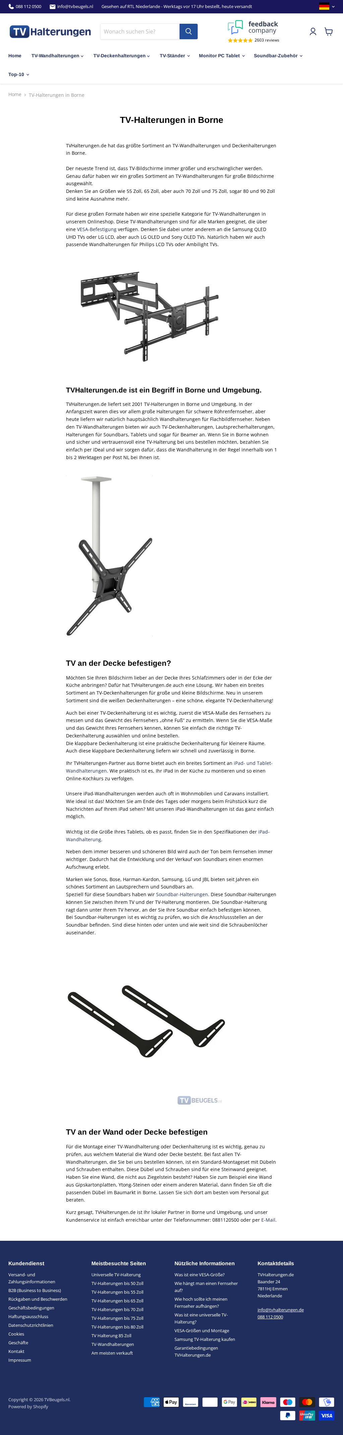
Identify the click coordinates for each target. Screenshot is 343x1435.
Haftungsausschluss (28, 1316)
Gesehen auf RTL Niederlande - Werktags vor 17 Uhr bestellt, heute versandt (176, 6)
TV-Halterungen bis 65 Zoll (117, 1301)
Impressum (19, 1360)
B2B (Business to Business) (34, 1290)
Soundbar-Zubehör (275, 55)
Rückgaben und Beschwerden (37, 1299)
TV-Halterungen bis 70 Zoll (117, 1309)
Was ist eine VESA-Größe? (200, 1275)
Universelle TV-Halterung (116, 1275)
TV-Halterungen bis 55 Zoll (117, 1292)
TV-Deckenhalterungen (119, 55)
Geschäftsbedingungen (31, 1308)
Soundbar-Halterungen (182, 894)
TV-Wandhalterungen (55, 55)
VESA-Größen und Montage (202, 1331)
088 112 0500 (28, 6)
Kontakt (16, 1351)
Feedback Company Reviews (253, 27)
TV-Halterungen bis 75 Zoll (117, 1318)
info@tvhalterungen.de (281, 1310)
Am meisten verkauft (112, 1353)
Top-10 (16, 74)
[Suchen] (189, 31)
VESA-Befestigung (97, 229)
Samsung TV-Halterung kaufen (205, 1339)
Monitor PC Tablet (219, 55)
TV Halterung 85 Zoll (111, 1336)
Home (14, 55)
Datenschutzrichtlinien (30, 1325)
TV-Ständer (172, 55)
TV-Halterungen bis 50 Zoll (117, 1283)
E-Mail (268, 1220)
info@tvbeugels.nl (75, 6)
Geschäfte (18, 1343)
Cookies (16, 1334)
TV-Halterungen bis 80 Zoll (117, 1327)
